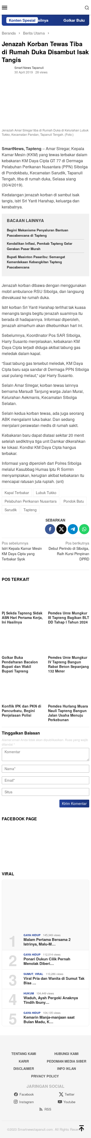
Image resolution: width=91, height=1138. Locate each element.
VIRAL (39, 974)
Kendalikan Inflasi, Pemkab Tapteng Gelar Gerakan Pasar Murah (39, 246)
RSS (47, 1109)
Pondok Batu (73, 501)
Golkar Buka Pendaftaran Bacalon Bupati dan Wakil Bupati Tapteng (20, 664)
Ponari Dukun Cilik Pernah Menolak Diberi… (47, 961)
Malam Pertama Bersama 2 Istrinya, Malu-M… (47, 941)
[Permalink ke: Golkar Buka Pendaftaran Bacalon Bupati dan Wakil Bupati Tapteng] (22, 642)
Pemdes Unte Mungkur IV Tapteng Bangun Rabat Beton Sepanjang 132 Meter (68, 664)
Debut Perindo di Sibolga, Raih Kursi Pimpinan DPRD (69, 550)
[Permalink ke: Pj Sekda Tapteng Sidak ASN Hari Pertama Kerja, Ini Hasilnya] (22, 597)
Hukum (29, 993)
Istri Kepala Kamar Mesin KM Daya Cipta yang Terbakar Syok (22, 550)
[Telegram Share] (73, 529)
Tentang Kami (23, 1053)
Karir (24, 1061)
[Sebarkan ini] (50, 529)
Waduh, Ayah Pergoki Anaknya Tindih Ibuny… (51, 1000)
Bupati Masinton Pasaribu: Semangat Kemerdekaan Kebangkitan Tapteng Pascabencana (36, 262)
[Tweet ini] (61, 529)
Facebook (26, 1094)
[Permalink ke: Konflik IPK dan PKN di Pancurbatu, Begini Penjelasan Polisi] (22, 691)
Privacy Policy (45, 1076)
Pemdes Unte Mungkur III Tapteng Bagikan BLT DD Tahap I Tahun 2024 (68, 617)
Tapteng (30, 509)
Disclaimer (23, 1068)
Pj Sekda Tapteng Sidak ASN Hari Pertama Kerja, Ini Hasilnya (22, 617)
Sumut (28, 974)
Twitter (69, 1094)
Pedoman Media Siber (66, 1061)
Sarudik (11, 509)
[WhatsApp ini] (84, 529)
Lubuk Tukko (46, 492)
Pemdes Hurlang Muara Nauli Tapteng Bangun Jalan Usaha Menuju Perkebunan (68, 712)
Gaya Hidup (32, 935)
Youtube (69, 1101)
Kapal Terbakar (17, 492)
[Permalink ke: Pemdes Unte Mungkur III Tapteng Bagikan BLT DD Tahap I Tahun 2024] (68, 597)
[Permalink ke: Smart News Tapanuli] (7, 69)
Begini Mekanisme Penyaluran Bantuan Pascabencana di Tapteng (37, 233)
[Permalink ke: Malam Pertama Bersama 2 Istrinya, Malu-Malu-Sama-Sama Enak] (45, 904)
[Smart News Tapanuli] (46, 6)
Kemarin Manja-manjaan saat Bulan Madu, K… (49, 1019)
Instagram (26, 1101)
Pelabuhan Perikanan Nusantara (31, 501)
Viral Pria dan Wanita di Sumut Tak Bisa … (54, 980)
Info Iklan (66, 1068)
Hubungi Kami (66, 1053)
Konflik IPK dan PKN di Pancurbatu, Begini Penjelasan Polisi (21, 710)
